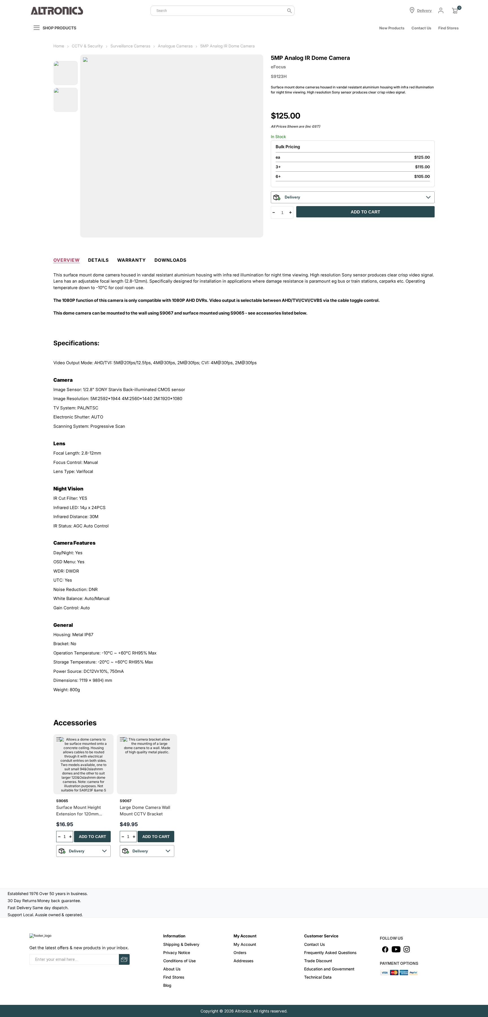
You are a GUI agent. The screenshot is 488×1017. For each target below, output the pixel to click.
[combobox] (223, 11)
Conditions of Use (179, 960)
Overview (66, 260)
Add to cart (365, 211)
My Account (245, 944)
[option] (65, 73)
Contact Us (421, 28)
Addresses (243, 960)
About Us (171, 968)
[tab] (66, 258)
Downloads (170, 260)
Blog (167, 985)
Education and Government (329, 968)
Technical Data (318, 977)
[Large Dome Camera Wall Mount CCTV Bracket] (147, 764)
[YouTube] (395, 949)
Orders (240, 952)
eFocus (278, 66)
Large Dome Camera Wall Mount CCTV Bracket (145, 811)
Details (98, 260)
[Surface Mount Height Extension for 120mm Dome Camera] (83, 764)
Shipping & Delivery (181, 944)
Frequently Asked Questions (330, 952)
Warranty (131, 260)
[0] (455, 10)
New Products (391, 28)
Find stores (448, 28)
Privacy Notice (176, 952)
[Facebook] (385, 949)
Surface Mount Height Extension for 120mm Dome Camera (78, 811)
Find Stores (173, 977)
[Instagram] (406, 949)
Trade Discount (318, 960)
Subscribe (124, 959)
